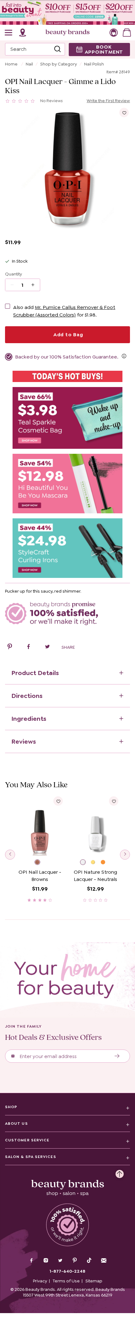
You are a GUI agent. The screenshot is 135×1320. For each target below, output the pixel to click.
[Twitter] (60, 1261)
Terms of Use (66, 1281)
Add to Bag (67, 334)
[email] (104, 1260)
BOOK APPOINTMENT (104, 49)
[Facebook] (31, 1261)
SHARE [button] (68, 647)
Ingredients (28, 719)
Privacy (40, 1281)
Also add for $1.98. (64, 311)
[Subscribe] (117, 1056)
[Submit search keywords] (57, 49)
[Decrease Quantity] (35, 285)
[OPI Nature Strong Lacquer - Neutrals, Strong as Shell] (85, 863)
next (125, 855)
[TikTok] (89, 1260)
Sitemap (93, 1281)
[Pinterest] (75, 1261)
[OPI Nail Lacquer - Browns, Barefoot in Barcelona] (40, 863)
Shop (11, 1106)
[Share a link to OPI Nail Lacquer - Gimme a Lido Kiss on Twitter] (47, 647)
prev (10, 855)
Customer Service (27, 1140)
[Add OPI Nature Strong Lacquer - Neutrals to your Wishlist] (113, 801)
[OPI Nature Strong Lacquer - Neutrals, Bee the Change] (106, 863)
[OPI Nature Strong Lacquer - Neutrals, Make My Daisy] (96, 863)
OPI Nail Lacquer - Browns (40, 876)
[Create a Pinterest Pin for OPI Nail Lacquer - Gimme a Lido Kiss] (9, 647)
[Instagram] (46, 1261)
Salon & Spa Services (30, 1156)
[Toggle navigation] (9, 32)
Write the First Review (108, 100)
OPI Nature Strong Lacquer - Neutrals (95, 876)
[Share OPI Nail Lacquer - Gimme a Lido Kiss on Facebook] (28, 647)
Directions (26, 696)
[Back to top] (120, 1172)
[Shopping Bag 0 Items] (127, 32)
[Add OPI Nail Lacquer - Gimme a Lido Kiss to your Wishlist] (124, 112)
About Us (16, 1123)
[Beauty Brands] (67, 32)
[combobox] (35, 49)
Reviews (23, 741)
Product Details (35, 673)
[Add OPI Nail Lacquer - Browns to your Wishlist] (58, 801)
